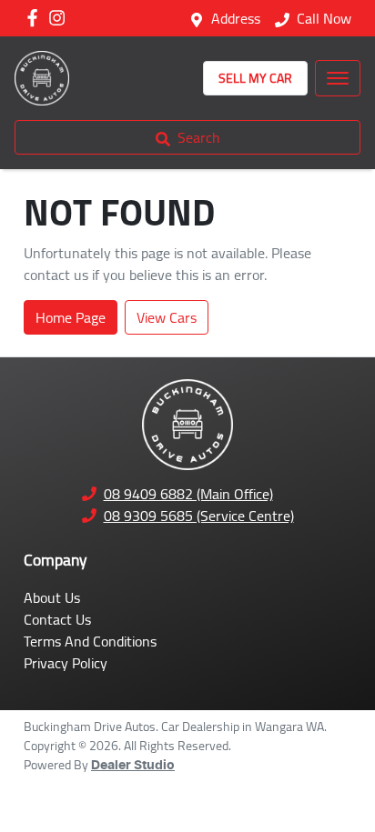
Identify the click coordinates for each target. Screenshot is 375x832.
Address (235, 18)
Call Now (324, 18)
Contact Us (57, 619)
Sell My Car (255, 78)
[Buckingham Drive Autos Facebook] (36, 17)
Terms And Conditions (90, 641)
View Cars (167, 317)
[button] (337, 78)
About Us (52, 597)
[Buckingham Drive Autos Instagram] (60, 17)
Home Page (70, 317)
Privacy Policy (65, 663)
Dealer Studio (133, 765)
